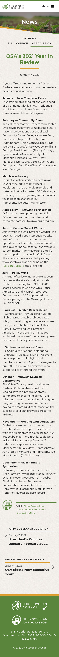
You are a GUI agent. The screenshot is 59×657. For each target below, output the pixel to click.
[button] (47, 6)
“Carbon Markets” (14, 265)
